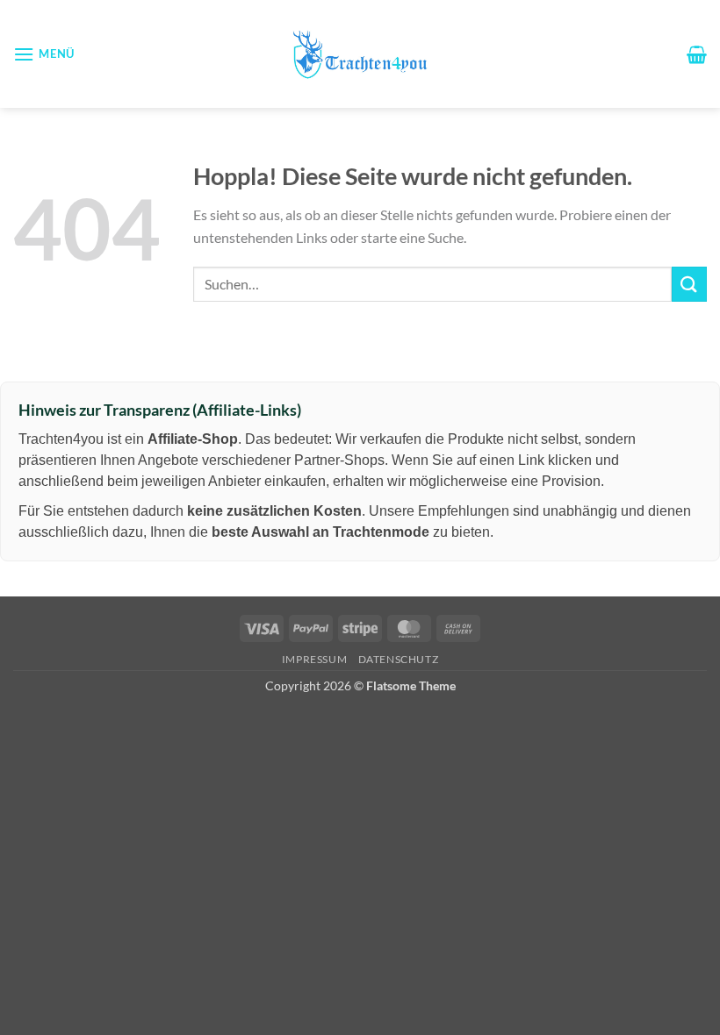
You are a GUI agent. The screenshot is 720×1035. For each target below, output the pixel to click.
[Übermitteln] (689, 284)
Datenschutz (398, 659)
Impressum (315, 659)
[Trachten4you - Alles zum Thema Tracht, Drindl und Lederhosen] (360, 54)
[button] (44, 53)
